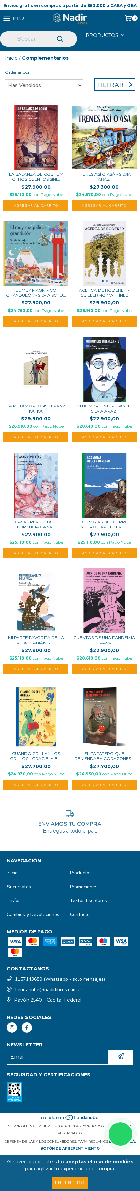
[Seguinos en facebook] (27, 1027)
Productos (81, 873)
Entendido (70, 1183)
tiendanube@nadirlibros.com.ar (48, 989)
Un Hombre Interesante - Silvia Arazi (104, 408)
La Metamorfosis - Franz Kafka (35, 408)
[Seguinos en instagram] (12, 1027)
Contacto (80, 914)
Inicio (11, 58)
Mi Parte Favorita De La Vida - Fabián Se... (36, 640)
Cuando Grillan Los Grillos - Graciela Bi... (36, 756)
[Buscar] (60, 39)
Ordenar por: (18, 72)
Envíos (14, 900)
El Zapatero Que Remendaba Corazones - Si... (104, 756)
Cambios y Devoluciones (33, 914)
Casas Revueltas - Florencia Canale (36, 524)
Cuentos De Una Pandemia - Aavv (104, 640)
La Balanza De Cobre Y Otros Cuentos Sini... (36, 177)
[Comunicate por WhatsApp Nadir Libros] (120, 1134)
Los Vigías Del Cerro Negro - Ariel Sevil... (104, 524)
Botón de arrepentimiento (70, 1148)
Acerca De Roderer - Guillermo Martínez (104, 292)
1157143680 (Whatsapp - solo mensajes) (60, 979)
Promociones (84, 886)
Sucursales (19, 886)
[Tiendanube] (70, 1119)
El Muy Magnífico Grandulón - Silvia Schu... (36, 292)
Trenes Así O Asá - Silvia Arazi (104, 177)
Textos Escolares (88, 900)
